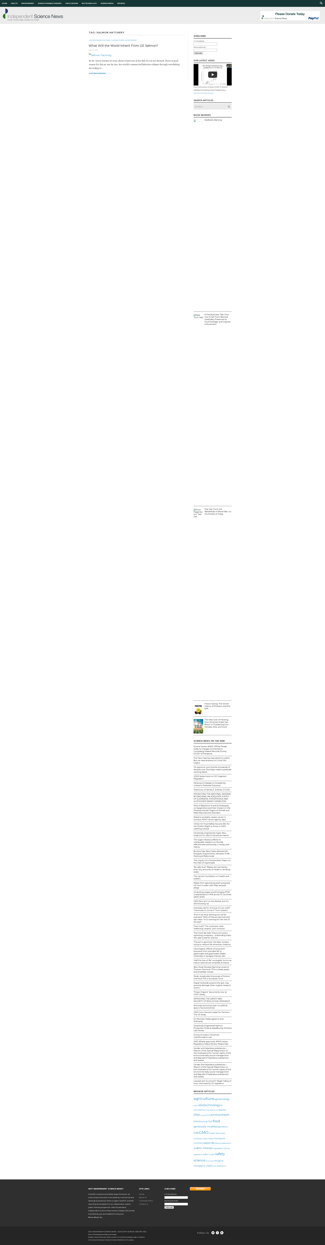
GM (196, 1133)
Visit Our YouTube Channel (203, 93)
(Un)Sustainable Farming (50, 3)
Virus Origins (71, 3)
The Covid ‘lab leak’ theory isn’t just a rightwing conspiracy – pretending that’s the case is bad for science (212, 935)
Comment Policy (146, 1201)
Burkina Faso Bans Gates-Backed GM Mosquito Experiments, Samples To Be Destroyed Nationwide (212, 853)
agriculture (204, 1098)
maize (204, 1139)
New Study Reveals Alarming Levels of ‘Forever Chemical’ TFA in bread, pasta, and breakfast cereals (211, 969)
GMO (203, 1132)
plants (217, 1143)
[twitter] (213, 1233)
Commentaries (117, 40)
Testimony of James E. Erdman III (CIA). (212, 790)
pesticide (209, 1142)
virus (215, 1166)
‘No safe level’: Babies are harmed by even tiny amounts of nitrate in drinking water (212, 869)
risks (205, 1154)
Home (4, 3)
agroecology (221, 1099)
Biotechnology (89, 3)
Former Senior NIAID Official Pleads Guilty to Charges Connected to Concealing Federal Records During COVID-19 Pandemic (210, 750)
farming (202, 1121)
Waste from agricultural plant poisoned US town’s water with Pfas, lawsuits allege (212, 885)
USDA (209, 1165)
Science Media (107, 3)
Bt (221, 1105)
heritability (198, 1139)
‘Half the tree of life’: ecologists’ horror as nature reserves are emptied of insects (212, 961)
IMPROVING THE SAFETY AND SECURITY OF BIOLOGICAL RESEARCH (212, 1000)
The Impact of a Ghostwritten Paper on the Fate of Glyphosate (212, 861)
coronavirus (199, 1110)
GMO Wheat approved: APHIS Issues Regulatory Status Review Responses (211, 1042)
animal (196, 1105)
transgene (218, 1161)
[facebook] (217, 1233)
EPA (196, 1121)
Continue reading (97, 73)
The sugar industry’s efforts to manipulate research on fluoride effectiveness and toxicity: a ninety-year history (211, 843)
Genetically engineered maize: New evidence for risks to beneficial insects (211, 834)
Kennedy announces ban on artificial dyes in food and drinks (210, 1006)
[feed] (222, 1233)
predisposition (225, 1143)
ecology (203, 1115)
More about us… (95, 1217)
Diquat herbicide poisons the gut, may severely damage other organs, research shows (212, 985)
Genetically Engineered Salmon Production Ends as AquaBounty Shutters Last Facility (213, 1028)
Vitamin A (221, 1166)
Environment (27, 3)
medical (211, 1139)
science (199, 1160)
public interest (203, 1148)
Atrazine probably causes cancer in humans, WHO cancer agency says (210, 818)
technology (209, 1161)
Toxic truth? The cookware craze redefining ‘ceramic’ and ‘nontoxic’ (209, 927)
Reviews (121, 3)
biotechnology (209, 1105)
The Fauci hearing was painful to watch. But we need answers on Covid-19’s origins (212, 760)
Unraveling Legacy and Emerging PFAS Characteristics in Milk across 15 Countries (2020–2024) (212, 894)
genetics (223, 1126)
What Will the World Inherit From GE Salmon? (123, 45)
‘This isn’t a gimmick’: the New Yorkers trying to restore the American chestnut (212, 943)
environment (220, 1115)
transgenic (199, 1166)
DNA (197, 1114)
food (216, 1121)
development (214, 1110)
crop (207, 1110)
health (222, 1133)
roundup (211, 1154)
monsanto (219, 1138)
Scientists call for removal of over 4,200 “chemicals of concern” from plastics (212, 909)
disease (222, 1110)
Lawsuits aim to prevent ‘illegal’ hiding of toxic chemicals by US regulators (212, 1082)
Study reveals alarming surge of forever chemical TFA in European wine (212, 977)
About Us (143, 1197)
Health (14, 3)
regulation (218, 1148)
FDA (210, 1121)
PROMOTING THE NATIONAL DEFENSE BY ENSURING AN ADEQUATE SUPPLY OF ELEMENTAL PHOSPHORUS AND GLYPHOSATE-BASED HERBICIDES (212, 797)
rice (225, 1148)
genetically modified (205, 1126)
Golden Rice (214, 1133)
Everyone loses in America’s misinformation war (206, 1036)
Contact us (143, 1204)
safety (220, 1154)
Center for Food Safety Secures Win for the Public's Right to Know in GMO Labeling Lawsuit (212, 826)
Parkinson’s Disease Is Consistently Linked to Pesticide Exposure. (210, 784)
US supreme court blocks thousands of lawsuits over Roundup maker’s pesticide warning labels (212, 769)
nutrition (198, 1143)
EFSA (208, 1115)
